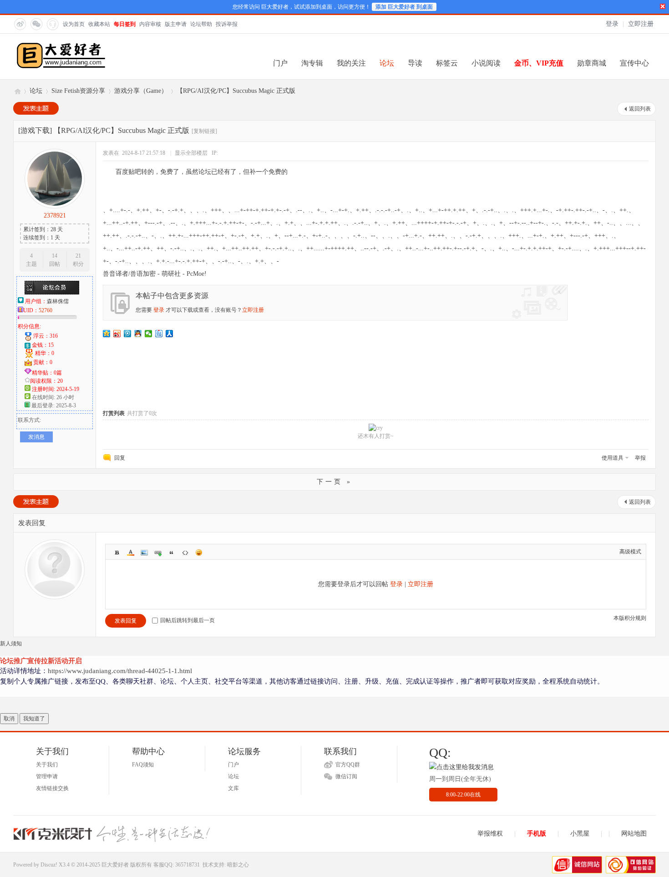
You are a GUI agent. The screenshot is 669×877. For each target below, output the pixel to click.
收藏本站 (99, 24)
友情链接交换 (52, 788)
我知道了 (34, 718)
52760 (45, 310)
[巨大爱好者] (61, 67)
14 (54, 256)
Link (157, 552)
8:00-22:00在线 (463, 794)
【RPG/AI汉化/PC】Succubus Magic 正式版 (236, 90)
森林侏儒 (58, 301)
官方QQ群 (347, 764)
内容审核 (150, 24)
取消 (9, 718)
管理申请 (47, 776)
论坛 (387, 63)
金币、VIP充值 (538, 63)
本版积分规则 (629, 618)
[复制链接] (204, 131)
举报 (640, 458)
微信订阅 (346, 776)
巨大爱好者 (16, 90)
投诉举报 (227, 24)
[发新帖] (36, 108)
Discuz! (49, 865)
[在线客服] (52, 23)
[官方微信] (36, 23)
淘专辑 (312, 63)
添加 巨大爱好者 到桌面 (404, 7)
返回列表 (640, 109)
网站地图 (634, 833)
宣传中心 (634, 63)
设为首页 (74, 24)
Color (130, 552)
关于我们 (47, 764)
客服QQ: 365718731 (176, 865)
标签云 (447, 63)
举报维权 (490, 833)
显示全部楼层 (191, 153)
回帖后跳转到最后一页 (187, 620)
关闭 (662, 6)
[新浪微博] (19, 23)
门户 (280, 63)
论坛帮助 (201, 24)
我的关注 (351, 63)
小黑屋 (579, 833)
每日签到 (125, 24)
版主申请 (176, 24)
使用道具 (612, 458)
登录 (612, 23)
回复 (119, 458)
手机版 (536, 833)
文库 (233, 788)
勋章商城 (591, 63)
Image (144, 552)
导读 (415, 63)
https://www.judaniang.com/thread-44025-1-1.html (120, 670)
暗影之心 (238, 865)
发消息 (36, 437)
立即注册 (641, 23)
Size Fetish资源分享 (78, 90)
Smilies (198, 552)
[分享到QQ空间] (107, 333)
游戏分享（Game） (140, 90)
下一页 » (334, 481)
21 (78, 256)
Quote (171, 552)
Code (185, 552)
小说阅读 (486, 63)
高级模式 (630, 551)
